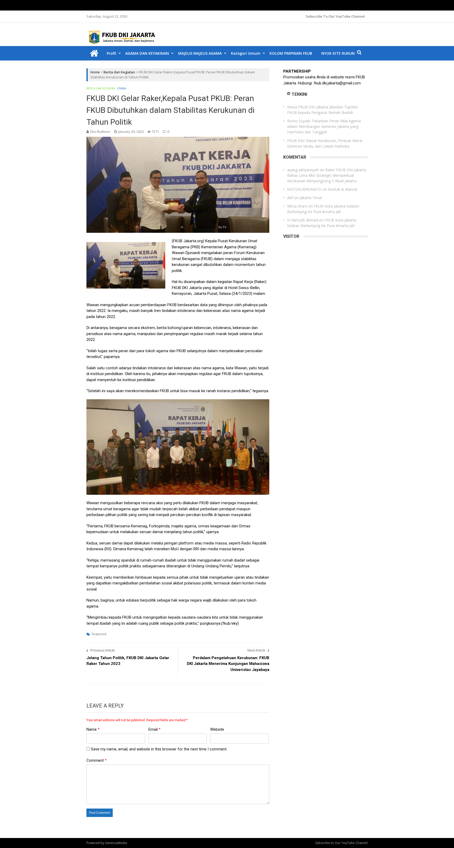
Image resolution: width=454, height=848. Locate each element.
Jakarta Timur (311, 197)
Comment (96, 760)
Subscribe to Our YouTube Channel (335, 16)
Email (154, 729)
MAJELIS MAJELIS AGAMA (200, 53)
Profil (111, 53)
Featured (99, 633)
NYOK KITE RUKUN (338, 53)
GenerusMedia (116, 843)
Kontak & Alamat (342, 189)
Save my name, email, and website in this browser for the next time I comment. (159, 749)
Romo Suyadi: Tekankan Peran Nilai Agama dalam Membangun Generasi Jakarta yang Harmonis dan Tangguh (324, 126)
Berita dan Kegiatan (119, 72)
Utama (121, 88)
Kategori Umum (245, 53)
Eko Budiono (100, 131)
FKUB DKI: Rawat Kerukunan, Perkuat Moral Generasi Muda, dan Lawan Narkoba (324, 143)
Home (95, 72)
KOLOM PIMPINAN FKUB (291, 53)
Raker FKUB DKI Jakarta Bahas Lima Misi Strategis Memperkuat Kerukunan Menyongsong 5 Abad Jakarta (326, 175)
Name (93, 729)
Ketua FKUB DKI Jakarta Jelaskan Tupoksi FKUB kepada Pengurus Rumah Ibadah (322, 109)
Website (217, 729)
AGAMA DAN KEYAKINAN (147, 53)
